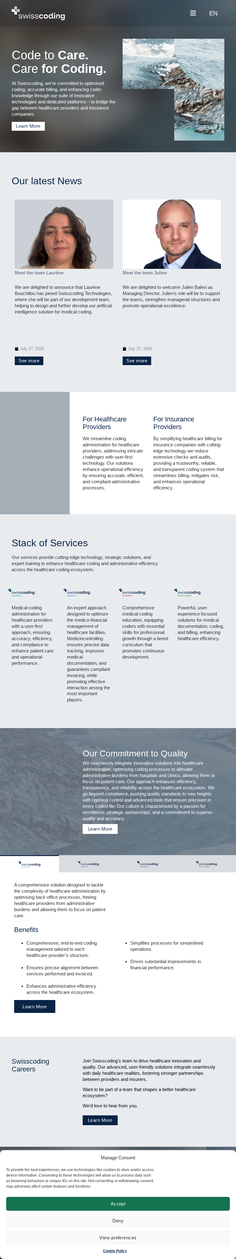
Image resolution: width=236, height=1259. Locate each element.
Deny (118, 1220)
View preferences (117, 1237)
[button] (193, 13)
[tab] (29, 863)
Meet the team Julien (145, 272)
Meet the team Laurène (39, 272)
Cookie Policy (115, 1251)
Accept (118, 1203)
